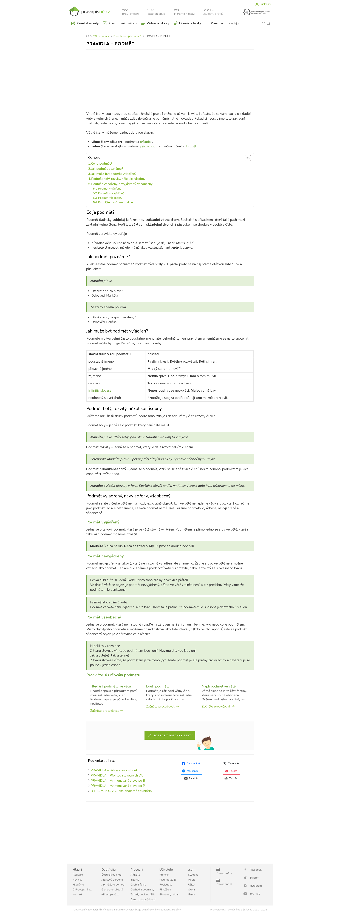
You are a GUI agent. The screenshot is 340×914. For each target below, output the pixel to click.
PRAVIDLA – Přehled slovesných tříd (117, 775)
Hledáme (78, 884)
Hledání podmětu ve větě (110, 686)
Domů (87, 36)
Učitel (191, 884)
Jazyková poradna (112, 879)
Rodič (191, 879)
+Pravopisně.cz (110, 894)
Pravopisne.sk (224, 884)
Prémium (164, 874)
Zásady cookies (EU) (143, 894)
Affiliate (135, 874)
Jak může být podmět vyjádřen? (113, 174)
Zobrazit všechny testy (173, 735)
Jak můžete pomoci (112, 884)
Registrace (165, 884)
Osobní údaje (138, 884)
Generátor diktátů (112, 889)
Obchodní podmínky (142, 889)
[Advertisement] (170, 78)
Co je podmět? (101, 163)
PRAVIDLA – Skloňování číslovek (114, 770)
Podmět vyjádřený (109, 189)
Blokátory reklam (169, 894)
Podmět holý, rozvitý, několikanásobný (118, 179)
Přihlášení (265, 4)
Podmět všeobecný (110, 198)
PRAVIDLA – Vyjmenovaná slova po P (118, 786)
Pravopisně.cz (224, 873)
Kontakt (77, 894)
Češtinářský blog (111, 874)
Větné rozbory (101, 36)
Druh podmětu (158, 686)
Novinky (77, 879)
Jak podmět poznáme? (107, 169)
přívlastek (147, 146)
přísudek (146, 142)
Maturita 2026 (168, 879)
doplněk (191, 146)
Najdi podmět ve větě (219, 686)
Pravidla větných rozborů (127, 36)
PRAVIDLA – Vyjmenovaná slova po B (118, 780)
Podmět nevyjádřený (111, 193)
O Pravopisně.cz (82, 889)
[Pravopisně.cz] (89, 11)
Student (193, 874)
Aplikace (78, 874)
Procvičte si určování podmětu (116, 202)
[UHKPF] (256, 12)
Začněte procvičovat (104, 711)
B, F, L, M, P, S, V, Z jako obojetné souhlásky (121, 791)
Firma (191, 894)
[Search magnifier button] (268, 23)
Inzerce (135, 879)
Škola (191, 889)
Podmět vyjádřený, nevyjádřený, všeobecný (121, 184)
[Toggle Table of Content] (246, 158)
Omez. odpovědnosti (143, 899)
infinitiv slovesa (100, 390)
